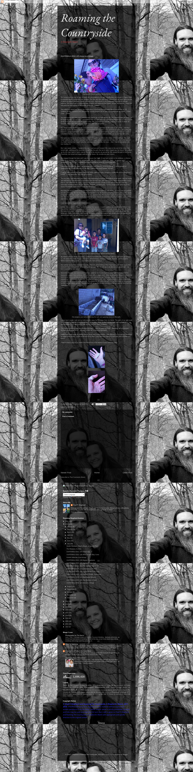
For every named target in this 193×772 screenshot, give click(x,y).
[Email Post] (92, 404)
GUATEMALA (70, 407)
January (70, 527)
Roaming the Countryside (88, 25)
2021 (67, 624)
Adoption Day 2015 (71, 646)
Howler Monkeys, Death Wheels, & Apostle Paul (82, 546)
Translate (79, 497)
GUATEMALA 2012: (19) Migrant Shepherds (81, 560)
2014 (67, 604)
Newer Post (66, 473)
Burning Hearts (118, 685)
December (70, 598)
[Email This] (96, 404)
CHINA (75, 687)
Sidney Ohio (76, 694)
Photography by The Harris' (74, 635)
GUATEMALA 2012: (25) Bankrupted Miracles (81, 577)
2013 (67, 601)
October (70, 592)
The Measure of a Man (74, 549)
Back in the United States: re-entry (77, 685)
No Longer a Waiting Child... (82, 659)
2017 (67, 613)
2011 (67, 521)
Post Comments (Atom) (77, 477)
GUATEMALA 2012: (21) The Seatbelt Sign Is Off (83, 566)
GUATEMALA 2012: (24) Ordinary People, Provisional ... (85, 574)
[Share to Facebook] (103, 404)
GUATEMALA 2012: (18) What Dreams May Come (83, 554)
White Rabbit (67, 696)
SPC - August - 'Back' (71, 653)
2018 (67, 615)
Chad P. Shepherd (79, 505)
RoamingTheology (119, 692)
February (70, 529)
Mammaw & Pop (120, 690)
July (68, 544)
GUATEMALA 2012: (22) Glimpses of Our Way (82, 569)
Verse (126, 694)
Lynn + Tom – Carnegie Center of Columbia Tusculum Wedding (84, 637)
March (69, 532)
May (68, 538)
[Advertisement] (79, 736)
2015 (67, 607)
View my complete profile (79, 512)
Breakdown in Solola (103, 685)
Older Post (127, 473)
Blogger (125, 754)
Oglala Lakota (85, 692)
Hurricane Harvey (99, 690)
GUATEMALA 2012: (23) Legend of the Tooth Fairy (83, 571)
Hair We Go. (88, 690)
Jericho (110, 690)
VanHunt (118, 694)
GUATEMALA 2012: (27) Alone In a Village (80, 583)
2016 (67, 610)
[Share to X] (101, 404)
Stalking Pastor (87, 694)
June (69, 541)
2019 (67, 618)
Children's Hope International (75, 658)
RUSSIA (65, 694)
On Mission (97, 692)
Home (97, 473)
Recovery (107, 692)
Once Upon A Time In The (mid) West (78, 651)
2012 (67, 524)
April (68, 535)
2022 (67, 627)
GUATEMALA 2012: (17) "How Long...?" (79, 552)
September (71, 589)
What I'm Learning (71, 644)
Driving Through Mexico (119, 687)
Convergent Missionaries (94, 687)
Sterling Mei (99, 694)
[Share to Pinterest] (105, 404)
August (69, 586)
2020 (67, 621)
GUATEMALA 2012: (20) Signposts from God (81, 563)
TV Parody (110, 694)
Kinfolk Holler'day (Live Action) (76, 557)
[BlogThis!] (99, 404)
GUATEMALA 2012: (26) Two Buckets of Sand (82, 580)
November (70, 595)
